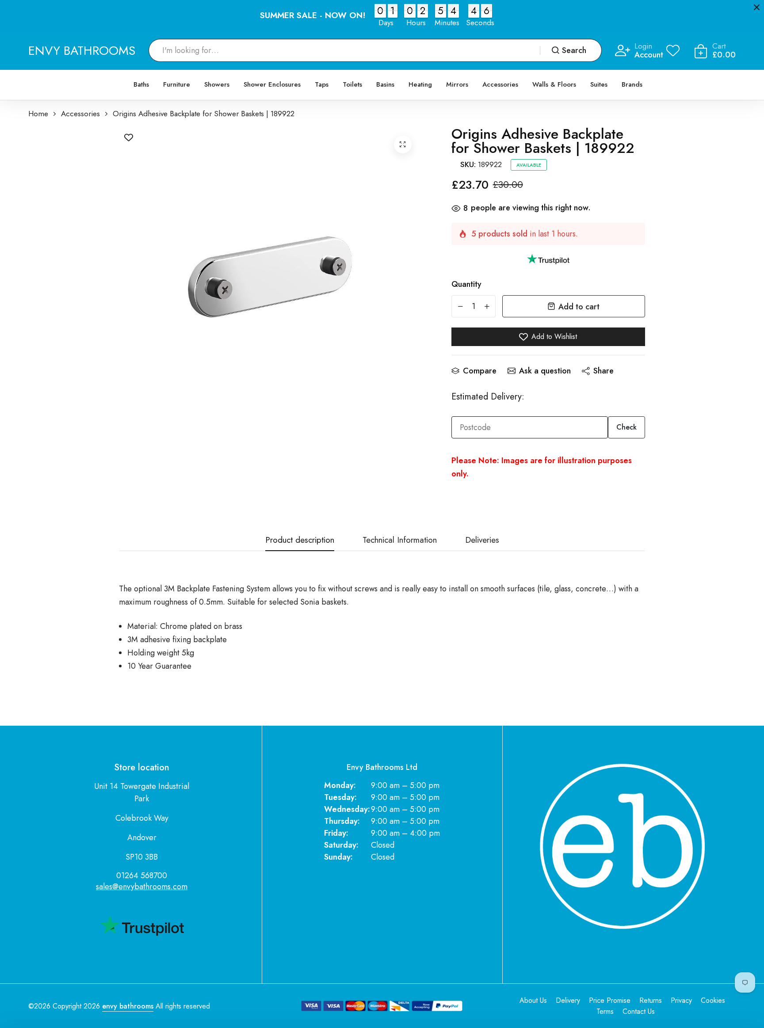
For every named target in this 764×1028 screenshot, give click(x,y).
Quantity (466, 284)
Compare (480, 371)
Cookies (713, 1000)
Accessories (500, 84)
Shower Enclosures (272, 84)
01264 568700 (141, 875)
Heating (420, 84)
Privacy (681, 1000)
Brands (632, 84)
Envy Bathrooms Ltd (382, 767)
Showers (216, 84)
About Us (533, 1000)
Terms (605, 1011)
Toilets (352, 84)
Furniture (176, 84)
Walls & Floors (554, 84)
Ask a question (545, 371)
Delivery (568, 1000)
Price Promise (609, 1000)
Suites (598, 84)
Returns (650, 1000)
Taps (322, 84)
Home (38, 114)
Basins (385, 84)
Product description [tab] (299, 541)
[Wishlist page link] (673, 50)
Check (626, 427)
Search (574, 50)
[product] (403, 144)
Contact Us (639, 1011)
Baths (141, 84)
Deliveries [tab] (482, 541)
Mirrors (457, 84)
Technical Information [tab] (400, 541)
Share (603, 371)
